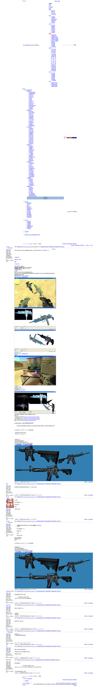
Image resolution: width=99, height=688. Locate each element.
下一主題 (91, 245)
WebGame (31, 170)
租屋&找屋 (31, 183)
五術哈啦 (31, 109)
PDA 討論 (31, 115)
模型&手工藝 (32, 156)
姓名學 (30, 98)
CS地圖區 (29, 223)
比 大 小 (53, 59)
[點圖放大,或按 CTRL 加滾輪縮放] (35, 307)
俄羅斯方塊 (53, 56)
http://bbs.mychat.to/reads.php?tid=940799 (31, 416)
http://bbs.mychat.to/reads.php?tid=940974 (32, 419)
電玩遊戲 (29, 161)
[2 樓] (16, 519)
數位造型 (31, 189)
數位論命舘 (53, 34)
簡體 (75, 137)
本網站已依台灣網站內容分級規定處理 (63, 684)
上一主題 (87, 245)
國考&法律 (31, 131)
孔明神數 (53, 44)
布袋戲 (31, 148)
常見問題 (53, 77)
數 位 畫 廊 (53, 51)
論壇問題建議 (32, 194)
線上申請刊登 (54, 19)
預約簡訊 (53, 28)
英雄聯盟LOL (32, 168)
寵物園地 (31, 155)
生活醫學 (31, 132)
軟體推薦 (31, 117)
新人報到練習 (32, 193)
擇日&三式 (31, 103)
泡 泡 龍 (53, 61)
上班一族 (31, 130)
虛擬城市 (31, 179)
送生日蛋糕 (53, 55)
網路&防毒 (31, 122)
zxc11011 (7, 246)
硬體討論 (31, 111)
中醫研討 (31, 107)
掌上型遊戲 (31, 175)
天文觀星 (31, 138)
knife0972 (8, 617)
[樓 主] (16, 481)
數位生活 (31, 113)
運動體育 (31, 134)
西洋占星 (31, 104)
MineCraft (31, 166)
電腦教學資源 (32, 125)
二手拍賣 (31, 182)
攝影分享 (31, 140)
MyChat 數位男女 (28, 89)
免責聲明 (52, 684)
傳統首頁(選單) (54, 86)
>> (32, 243)
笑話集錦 (31, 143)
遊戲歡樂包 (31, 162)
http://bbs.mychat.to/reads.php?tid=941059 (28, 420)
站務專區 (29, 186)
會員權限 (53, 75)
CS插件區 (29, 221)
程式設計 (31, 123)
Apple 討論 (31, 119)
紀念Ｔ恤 (53, 13)
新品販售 (31, 181)
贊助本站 (53, 10)
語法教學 (53, 76)
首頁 (50, 81)
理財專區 (31, 152)
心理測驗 (31, 153)
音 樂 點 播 (53, 67)
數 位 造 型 (53, 50)
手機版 (68, 137)
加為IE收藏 (77, 245)
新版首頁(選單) (54, 85)
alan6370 (7, 496)
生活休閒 (29, 126)
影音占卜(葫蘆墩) (54, 40)
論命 (50, 33)
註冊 (50, 6)
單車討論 (31, 135)
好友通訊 (53, 31)
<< (23, 243)
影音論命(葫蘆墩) (54, 39)
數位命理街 (53, 46)
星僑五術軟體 (32, 92)
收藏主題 (82, 245)
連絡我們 (73, 684)
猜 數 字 (53, 58)
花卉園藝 (31, 158)
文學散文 (31, 146)
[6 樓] (16, 629)
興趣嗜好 (29, 144)
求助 (50, 71)
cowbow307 (8, 604)
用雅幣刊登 (53, 20)
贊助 (50, 9)
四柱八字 (31, 95)
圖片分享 (31, 141)
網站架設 (31, 124)
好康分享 (31, 180)
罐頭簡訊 (53, 32)
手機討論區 (31, 116)
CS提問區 (29, 228)
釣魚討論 (31, 136)
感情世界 (31, 129)
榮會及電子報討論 (32, 195)
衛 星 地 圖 (53, 68)
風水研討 (31, 101)
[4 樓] (16, 603)
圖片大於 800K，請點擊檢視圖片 (21, 353)
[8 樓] (16, 658)
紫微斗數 (31, 97)
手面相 (30, 99)
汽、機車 (31, 154)
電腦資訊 (29, 110)
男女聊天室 (53, 70)
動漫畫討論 (31, 149)
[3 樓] (16, 589)
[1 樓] (16, 495)
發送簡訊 (53, 27)
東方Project (31, 167)
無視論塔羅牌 (32, 105)
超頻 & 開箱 (32, 112)
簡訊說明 (53, 25)
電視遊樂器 (31, 174)
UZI (7, 646)
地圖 (73, 137)
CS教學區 (29, 224)
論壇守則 (53, 73)
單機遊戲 (31, 169)
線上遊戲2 (31, 173)
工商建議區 (31, 185)
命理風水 (29, 91)
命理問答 (31, 94)
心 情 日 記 (53, 52)
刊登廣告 (53, 16)
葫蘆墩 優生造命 (54, 37)
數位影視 (31, 142)
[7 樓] (16, 644)
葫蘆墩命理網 (32, 93)
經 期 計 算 (53, 64)
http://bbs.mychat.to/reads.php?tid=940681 (32, 418)
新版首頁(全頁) (54, 82)
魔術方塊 (31, 159)
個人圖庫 (31, 192)
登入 (50, 4)
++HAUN (8, 630)
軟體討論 (31, 118)
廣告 (50, 15)
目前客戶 (53, 22)
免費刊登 (53, 21)
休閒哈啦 (31, 128)
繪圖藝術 (31, 147)
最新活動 (53, 79)
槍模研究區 (29, 227)
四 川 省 (53, 57)
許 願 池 (53, 62)
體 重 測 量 (53, 65)
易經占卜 (31, 100)
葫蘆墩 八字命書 (54, 38)
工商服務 (29, 177)
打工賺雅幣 (53, 80)
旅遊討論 (31, 137)
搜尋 (50, 8)
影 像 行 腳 (53, 49)
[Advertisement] (70, 240)
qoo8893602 (8, 591)
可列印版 (72, 245)
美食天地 (31, 150)
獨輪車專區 (31, 160)
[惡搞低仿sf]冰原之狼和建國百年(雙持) (32, 234)
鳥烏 (7, 483)
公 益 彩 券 (53, 53)
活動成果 (31, 188)
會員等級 (53, 74)
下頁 (31, 243)
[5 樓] (16, 616)
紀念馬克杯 (53, 14)
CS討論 (31, 164)
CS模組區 (29, 222)
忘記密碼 (51, 7)
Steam (30, 165)
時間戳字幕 (53, 69)
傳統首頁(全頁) (54, 83)
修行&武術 (31, 106)
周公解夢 (53, 45)
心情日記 (31, 191)
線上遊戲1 (31, 171)
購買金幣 (53, 26)
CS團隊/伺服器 (30, 226)
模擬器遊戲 (31, 176)
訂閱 (71, 137)
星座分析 (53, 43)
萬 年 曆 (53, 63)
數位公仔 (53, 12)
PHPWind (23, 684)
